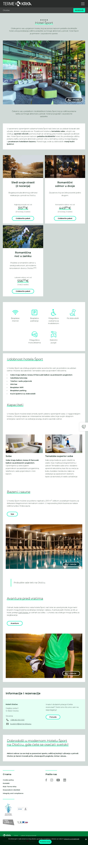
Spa (12, 514)
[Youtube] (58, 780)
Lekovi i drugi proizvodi (28, 835)
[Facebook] (46, 780)
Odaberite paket (23, 218)
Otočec (6, 10)
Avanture (15, 623)
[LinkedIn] (64, 780)
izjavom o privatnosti (71, 839)
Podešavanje (45, 842)
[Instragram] (51, 780)
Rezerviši (79, 10)
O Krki (16, 835)
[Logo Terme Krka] (17, 3)
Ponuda (53, 717)
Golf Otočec (23, 612)
